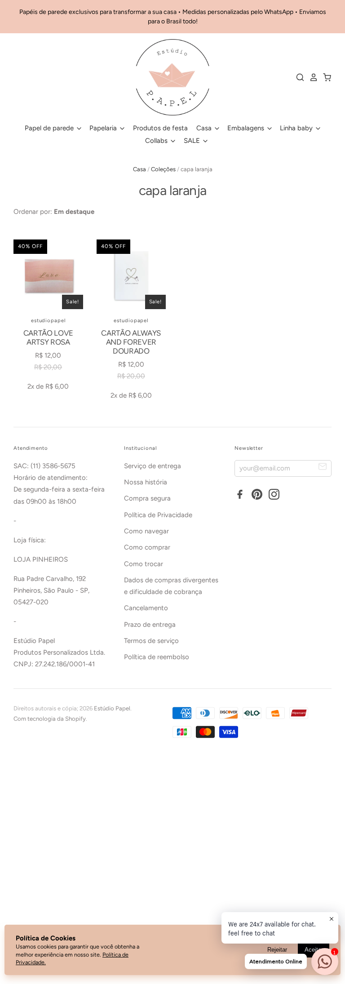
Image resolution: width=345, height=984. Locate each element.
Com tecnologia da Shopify (49, 718)
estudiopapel (48, 320)
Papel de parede (50, 128)
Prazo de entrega (150, 625)
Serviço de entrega (152, 466)
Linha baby (297, 128)
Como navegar (146, 531)
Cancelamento (146, 608)
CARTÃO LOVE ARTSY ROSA (48, 337)
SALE (193, 141)
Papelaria (104, 128)
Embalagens (246, 128)
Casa (204, 128)
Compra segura (147, 498)
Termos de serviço (151, 641)
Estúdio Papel (112, 708)
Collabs (157, 141)
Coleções (163, 169)
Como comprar (147, 547)
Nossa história (145, 482)
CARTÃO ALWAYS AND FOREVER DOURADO (131, 342)
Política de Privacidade (158, 515)
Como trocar (143, 564)
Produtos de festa (160, 128)
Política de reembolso (156, 657)
